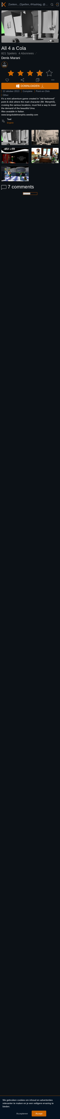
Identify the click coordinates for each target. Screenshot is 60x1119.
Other (5, 95)
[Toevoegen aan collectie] (37, 80)
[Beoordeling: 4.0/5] (30, 73)
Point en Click (43, 91)
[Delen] (22, 80)
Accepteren (22, 1113)
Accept (39, 1113)
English (10, 123)
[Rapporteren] (52, 80)
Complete (27, 91)
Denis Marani (10, 58)
